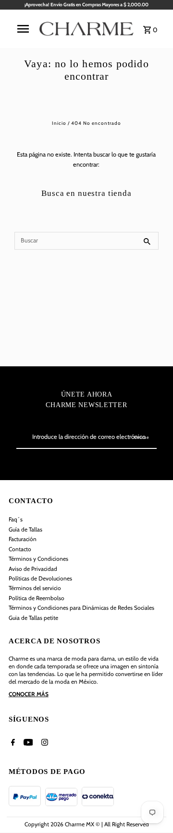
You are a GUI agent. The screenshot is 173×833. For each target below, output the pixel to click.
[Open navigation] (23, 29)
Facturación (23, 539)
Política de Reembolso (36, 598)
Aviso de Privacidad (33, 568)
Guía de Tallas (25, 529)
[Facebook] (12, 743)
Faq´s (16, 519)
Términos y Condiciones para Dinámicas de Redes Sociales (81, 607)
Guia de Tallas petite (33, 617)
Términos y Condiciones (38, 558)
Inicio (59, 123)
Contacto (20, 549)
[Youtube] (27, 743)
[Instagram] (43, 743)
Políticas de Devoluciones (40, 578)
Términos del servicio (35, 588)
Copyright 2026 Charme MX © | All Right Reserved (87, 824)
